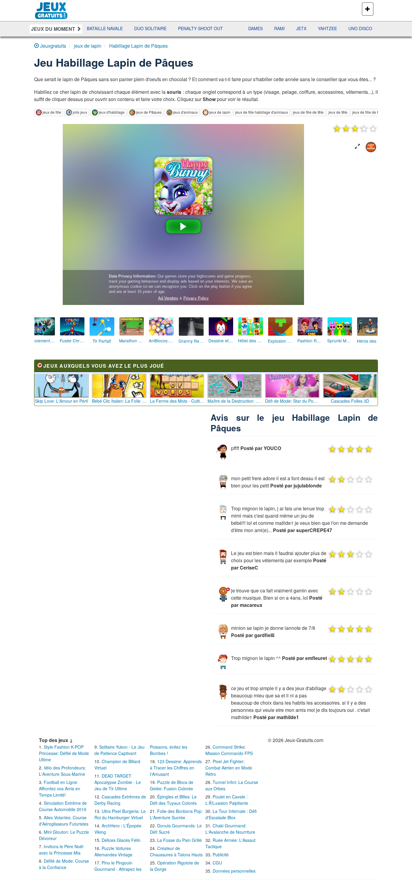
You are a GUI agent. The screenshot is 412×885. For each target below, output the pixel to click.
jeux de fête (337, 112)
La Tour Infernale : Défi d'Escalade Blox (231, 814)
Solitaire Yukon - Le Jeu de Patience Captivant (119, 750)
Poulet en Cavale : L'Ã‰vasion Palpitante (226, 800)
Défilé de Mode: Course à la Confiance (64, 864)
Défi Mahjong (359, 28)
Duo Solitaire (109, 28)
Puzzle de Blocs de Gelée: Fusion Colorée (171, 785)
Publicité (221, 855)
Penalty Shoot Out (159, 28)
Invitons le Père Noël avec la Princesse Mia (61, 849)
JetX (260, 28)
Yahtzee (286, 28)
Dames (214, 28)
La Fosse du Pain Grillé (179, 840)
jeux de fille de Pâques (371, 112)
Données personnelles (234, 871)
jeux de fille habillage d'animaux (261, 112)
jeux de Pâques (149, 112)
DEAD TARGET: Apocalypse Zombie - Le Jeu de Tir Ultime (117, 782)
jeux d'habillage (112, 112)
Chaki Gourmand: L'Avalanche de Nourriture (230, 829)
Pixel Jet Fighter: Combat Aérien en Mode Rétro (228, 767)
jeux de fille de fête (308, 112)
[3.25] (355, 128)
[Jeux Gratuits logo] (51, 7)
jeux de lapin (219, 112)
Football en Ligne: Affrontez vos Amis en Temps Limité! (59, 788)
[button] (357, 146)
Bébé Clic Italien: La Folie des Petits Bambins (119, 401)
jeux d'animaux (185, 112)
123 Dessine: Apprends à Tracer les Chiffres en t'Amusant (176, 767)
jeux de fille (52, 112)
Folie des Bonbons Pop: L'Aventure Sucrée (176, 814)
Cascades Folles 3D (350, 401)
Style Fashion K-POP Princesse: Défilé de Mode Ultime (64, 753)
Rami (238, 28)
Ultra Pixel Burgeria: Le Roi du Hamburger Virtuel (120, 814)
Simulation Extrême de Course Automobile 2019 (63, 806)
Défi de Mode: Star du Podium (292, 401)
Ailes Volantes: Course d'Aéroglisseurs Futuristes (63, 820)
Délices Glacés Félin (121, 840)
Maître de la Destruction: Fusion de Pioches (235, 401)
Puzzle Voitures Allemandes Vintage (113, 851)
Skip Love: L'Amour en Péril (61, 401)
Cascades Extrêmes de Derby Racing (120, 800)
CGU (217, 863)
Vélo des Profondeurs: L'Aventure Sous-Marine (62, 771)
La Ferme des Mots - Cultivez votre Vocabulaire (177, 401)
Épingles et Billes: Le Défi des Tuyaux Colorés (173, 800)
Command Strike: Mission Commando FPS (229, 750)
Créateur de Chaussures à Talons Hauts (176, 851)
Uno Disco (319, 28)
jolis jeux (80, 112)
